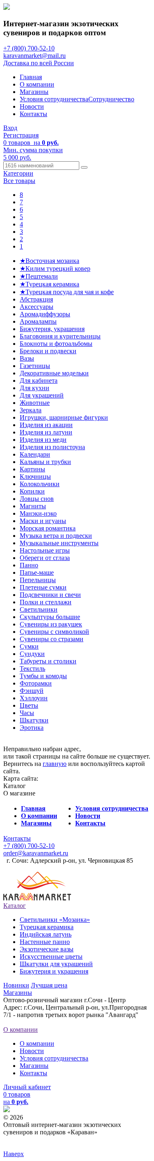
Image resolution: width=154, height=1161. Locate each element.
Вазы (27, 358)
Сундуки (32, 653)
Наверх (13, 1153)
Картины (32, 469)
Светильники (38, 609)
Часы (27, 712)
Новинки (16, 985)
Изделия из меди (43, 439)
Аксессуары (36, 306)
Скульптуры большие (50, 616)
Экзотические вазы (47, 949)
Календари (35, 454)
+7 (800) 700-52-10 (29, 48)
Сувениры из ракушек (51, 624)
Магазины (34, 91)
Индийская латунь (45, 934)
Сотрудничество (111, 99)
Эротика (32, 727)
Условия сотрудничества (54, 99)
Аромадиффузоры (45, 314)
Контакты (33, 113)
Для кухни (34, 387)
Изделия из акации (46, 424)
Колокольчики (40, 483)
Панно (29, 565)
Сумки (29, 646)
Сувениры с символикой (54, 631)
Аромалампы (38, 321)
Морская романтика (48, 528)
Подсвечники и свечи (50, 594)
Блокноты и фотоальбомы (56, 343)
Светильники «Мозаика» (55, 919)
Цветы (29, 705)
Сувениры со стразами (51, 638)
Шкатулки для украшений (56, 963)
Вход (10, 127)
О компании (37, 84)
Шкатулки (34, 720)
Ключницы (35, 476)
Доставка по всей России (38, 62)
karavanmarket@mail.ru (34, 55)
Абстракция (36, 299)
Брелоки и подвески (48, 350)
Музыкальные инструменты (59, 542)
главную (55, 763)
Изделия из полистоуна (52, 446)
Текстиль (32, 668)
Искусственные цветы (51, 956)
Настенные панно (45, 941)
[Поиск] (84, 167)
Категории (18, 173)
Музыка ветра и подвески (56, 535)
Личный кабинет (27, 1086)
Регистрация (21, 135)
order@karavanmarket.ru (35, 853)
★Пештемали (39, 276)
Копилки (32, 491)
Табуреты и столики (48, 661)
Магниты (33, 506)
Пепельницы (38, 579)
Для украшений (42, 395)
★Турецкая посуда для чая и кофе (67, 291)
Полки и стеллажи (45, 602)
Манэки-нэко (38, 513)
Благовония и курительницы (60, 336)
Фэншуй (32, 690)
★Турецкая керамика (49, 284)
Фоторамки (36, 683)
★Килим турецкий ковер (55, 268)
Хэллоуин (34, 698)
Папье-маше (37, 572)
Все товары (19, 180)
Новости (32, 106)
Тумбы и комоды (43, 675)
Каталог (14, 905)
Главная (31, 76)
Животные (35, 402)
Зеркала (30, 410)
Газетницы (35, 365)
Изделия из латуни (46, 432)
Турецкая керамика (47, 926)
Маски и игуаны (43, 520)
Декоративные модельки (54, 373)
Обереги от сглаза (45, 557)
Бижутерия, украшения (52, 328)
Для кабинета (38, 380)
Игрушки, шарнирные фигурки (64, 417)
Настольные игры (45, 550)
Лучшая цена (49, 985)
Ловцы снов (37, 498)
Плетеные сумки (43, 587)
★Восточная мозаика (49, 260)
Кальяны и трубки (45, 461)
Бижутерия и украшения (54, 971)
